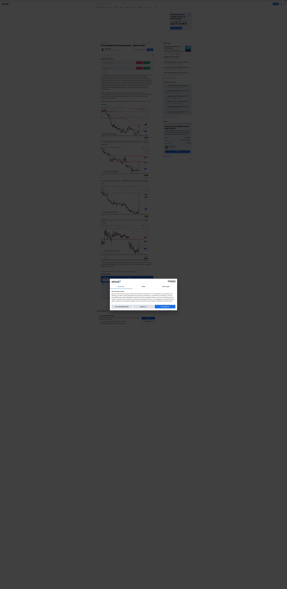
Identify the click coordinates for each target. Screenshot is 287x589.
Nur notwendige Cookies (122, 306)
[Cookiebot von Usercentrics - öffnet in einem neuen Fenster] (168, 281)
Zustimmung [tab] (121, 286)
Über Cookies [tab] (166, 286)
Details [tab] (143, 286)
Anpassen (142, 306)
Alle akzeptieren (165, 306)
